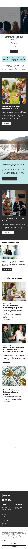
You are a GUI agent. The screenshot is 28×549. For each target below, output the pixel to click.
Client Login (4, 523)
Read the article (6, 319)
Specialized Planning (6, 509)
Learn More (14, 60)
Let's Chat (14, 51)
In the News (4, 516)
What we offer (6, 123)
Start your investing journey (9, 179)
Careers (3, 525)
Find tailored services (7, 232)
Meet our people (7, 269)
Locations (4, 514)
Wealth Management (6, 507)
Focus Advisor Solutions (20, 510)
